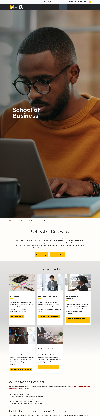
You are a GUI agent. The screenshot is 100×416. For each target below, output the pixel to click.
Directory (88, 7)
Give (54, 1)
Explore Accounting (17, 316)
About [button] (43, 7)
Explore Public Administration (48, 367)
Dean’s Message (41, 255)
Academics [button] (62, 7)
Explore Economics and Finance (21, 369)
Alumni (85, 1)
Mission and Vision (58, 255)
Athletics (82, 7)
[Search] (90, 2)
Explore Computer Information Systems (77, 320)
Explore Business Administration (49, 316)
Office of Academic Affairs (17, 221)
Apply (49, 1)
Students (70, 1)
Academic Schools (31, 221)
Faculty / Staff (78, 1)
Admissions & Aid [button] (52, 7)
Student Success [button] (72, 7)
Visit (45, 1)
